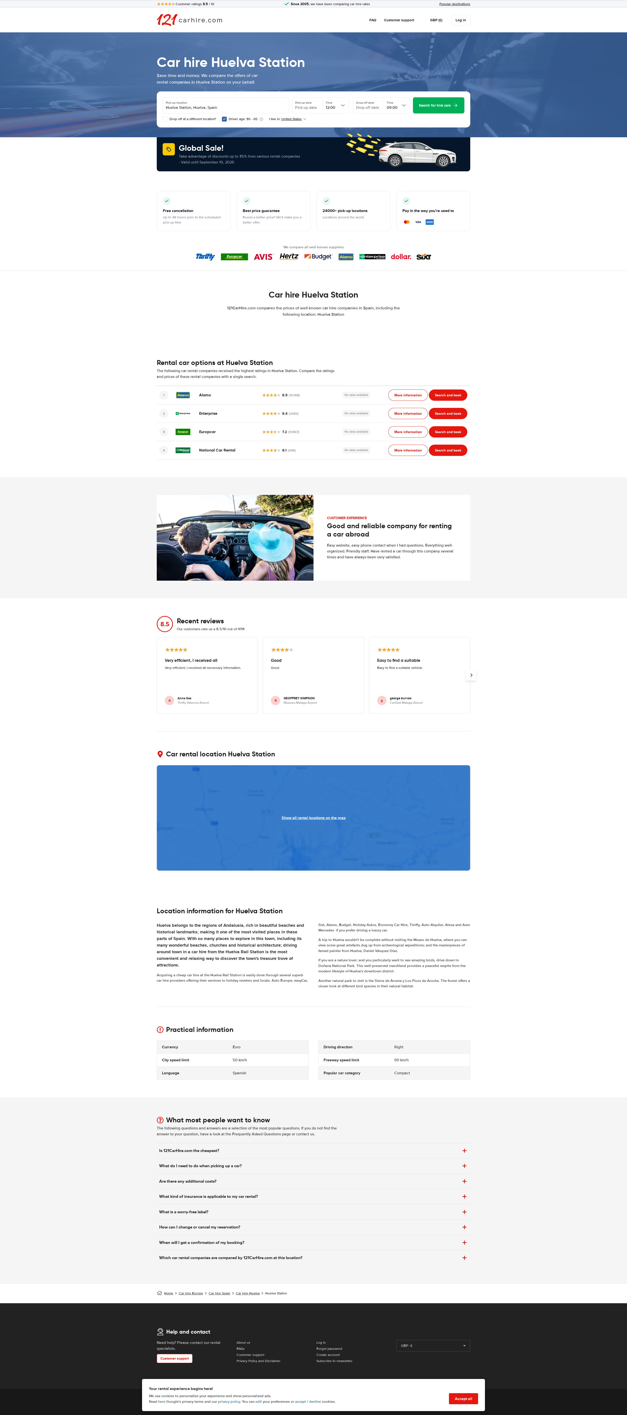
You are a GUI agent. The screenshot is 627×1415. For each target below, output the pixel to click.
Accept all (463, 1399)
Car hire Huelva (248, 1293)
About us (243, 1342)
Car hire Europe (191, 1293)
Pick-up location (176, 102)
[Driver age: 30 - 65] (224, 119)
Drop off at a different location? (192, 119)
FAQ (372, 20)
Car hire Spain (219, 1293)
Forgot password (329, 1349)
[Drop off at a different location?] (165, 119)
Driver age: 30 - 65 (243, 119)
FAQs (241, 1349)
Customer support (399, 20)
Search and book (448, 395)
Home (168, 1293)
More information (408, 395)
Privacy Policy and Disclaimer (258, 1361)
